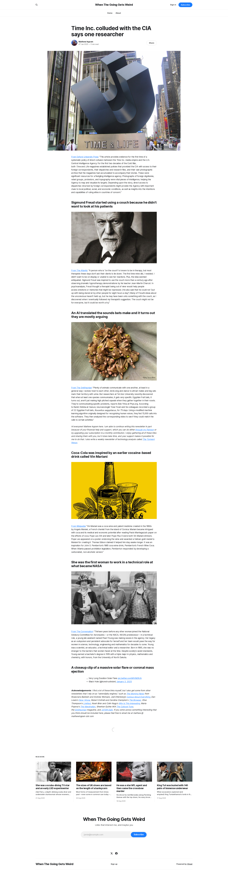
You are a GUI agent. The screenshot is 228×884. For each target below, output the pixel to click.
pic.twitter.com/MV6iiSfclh (130, 678)
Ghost (189, 864)
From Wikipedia (78, 526)
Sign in (173, 5)
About (118, 13)
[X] (111, 853)
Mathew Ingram (86, 41)
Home (109, 13)
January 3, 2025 (124, 681)
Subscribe (185, 5)
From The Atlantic (79, 270)
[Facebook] (116, 853)
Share (151, 43)
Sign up (114, 864)
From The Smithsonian (81, 388)
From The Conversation (82, 631)
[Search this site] (36, 5)
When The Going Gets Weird (114, 4)
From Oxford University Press (84, 157)
